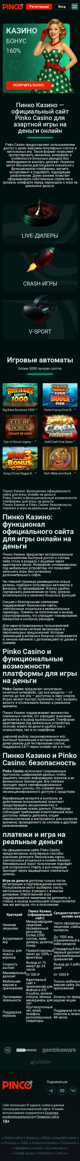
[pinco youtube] (62, 1090)
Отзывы (10, 1143)
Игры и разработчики (59, 1138)
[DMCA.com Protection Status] (26, 1050)
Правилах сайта (48, 1116)
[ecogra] (40, 1060)
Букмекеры (56, 1148)
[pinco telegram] (51, 1090)
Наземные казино (29, 1148)
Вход (62, 6)
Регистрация (39, 6)
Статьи (60, 1153)
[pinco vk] (73, 1090)
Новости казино (44, 1143)
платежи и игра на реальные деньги (31, 508)
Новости (45, 1153)
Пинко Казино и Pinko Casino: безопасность (37, 505)
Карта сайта (13, 1138)
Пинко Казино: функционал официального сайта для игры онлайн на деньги (36, 493)
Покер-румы (24, 1153)
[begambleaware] (59, 1049)
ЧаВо (24, 1143)
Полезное (68, 1143)
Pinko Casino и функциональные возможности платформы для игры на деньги (40, 499)
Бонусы (32, 1138)
